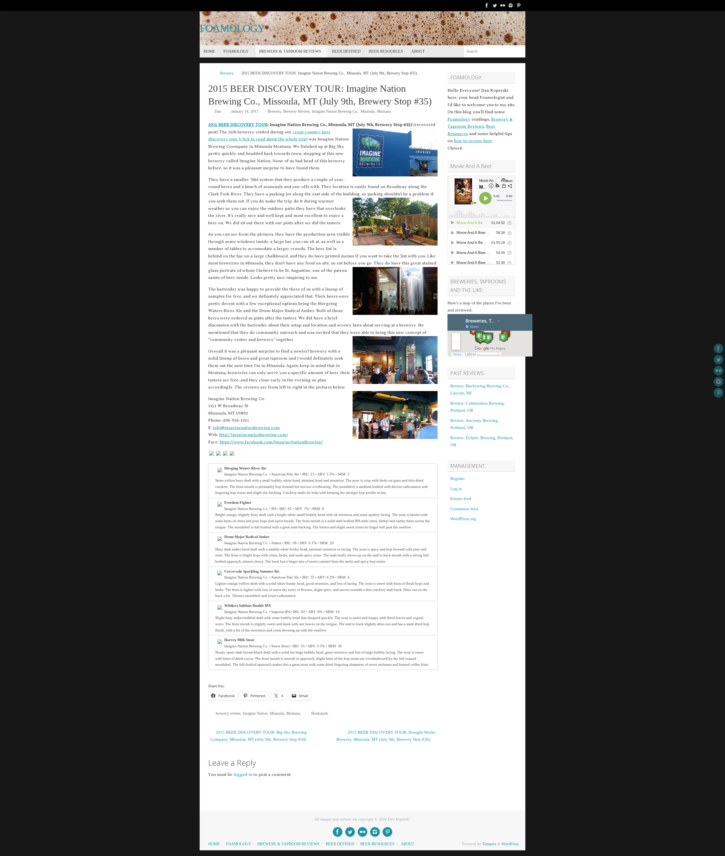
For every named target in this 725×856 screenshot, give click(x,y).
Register (457, 478)
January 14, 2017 (245, 111)
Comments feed (464, 509)
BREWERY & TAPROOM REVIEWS (288, 844)
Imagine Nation (255, 713)
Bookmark (319, 713)
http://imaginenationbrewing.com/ (253, 434)
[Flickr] (503, 5)
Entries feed (460, 498)
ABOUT (407, 844)
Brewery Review (296, 111)
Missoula (368, 111)
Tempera (489, 844)
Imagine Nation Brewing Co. (335, 111)
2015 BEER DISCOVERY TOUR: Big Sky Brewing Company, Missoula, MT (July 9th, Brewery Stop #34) (258, 736)
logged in (242, 774)
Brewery (227, 73)
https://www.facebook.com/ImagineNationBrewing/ (271, 442)
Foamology (458, 119)
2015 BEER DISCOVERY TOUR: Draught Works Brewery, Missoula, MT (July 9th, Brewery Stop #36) (385, 736)
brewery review (228, 713)
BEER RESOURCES (377, 844)
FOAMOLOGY (232, 28)
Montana (384, 111)
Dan (218, 111)
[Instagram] (511, 5)
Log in (456, 488)
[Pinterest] (519, 5)
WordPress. (511, 844)
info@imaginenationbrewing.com (246, 427)
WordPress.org (463, 518)
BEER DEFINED (340, 844)
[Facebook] (487, 5)
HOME (214, 844)
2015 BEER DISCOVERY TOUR (238, 124)
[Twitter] (495, 5)
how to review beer (473, 140)
